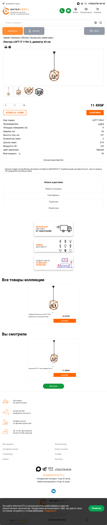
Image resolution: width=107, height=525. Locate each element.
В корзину (95, 112)
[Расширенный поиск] (96, 23)
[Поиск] (101, 23)
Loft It (101, 124)
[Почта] (68, 10)
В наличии (12, 31)
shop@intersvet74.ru (53, 475)
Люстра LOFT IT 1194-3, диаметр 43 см (40, 368)
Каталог (54, 386)
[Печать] (6, 47)
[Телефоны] (62, 10)
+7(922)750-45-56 (96, 3)
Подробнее (50, 510)
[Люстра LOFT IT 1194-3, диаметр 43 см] (53, 67)
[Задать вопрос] (10, 47)
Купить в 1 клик (15, 112)
